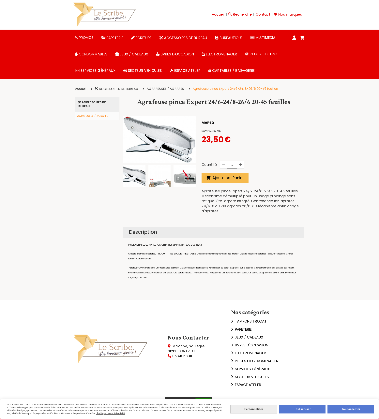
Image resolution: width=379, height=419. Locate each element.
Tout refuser (302, 409)
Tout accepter (350, 409)
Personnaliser (253, 409)
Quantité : (210, 164)
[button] (190, 176)
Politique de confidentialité (110, 413)
